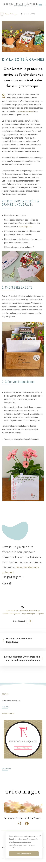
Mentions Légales (8, 713)
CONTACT (5, 694)
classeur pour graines (11, 614)
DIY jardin (40, 614)
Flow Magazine (25, 226)
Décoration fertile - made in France (22, 818)
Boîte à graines (12, 610)
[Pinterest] (26, 823)
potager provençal (26, 111)
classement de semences (29, 610)
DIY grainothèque (28, 614)
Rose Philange (10, 14)
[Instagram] (19, 823)
